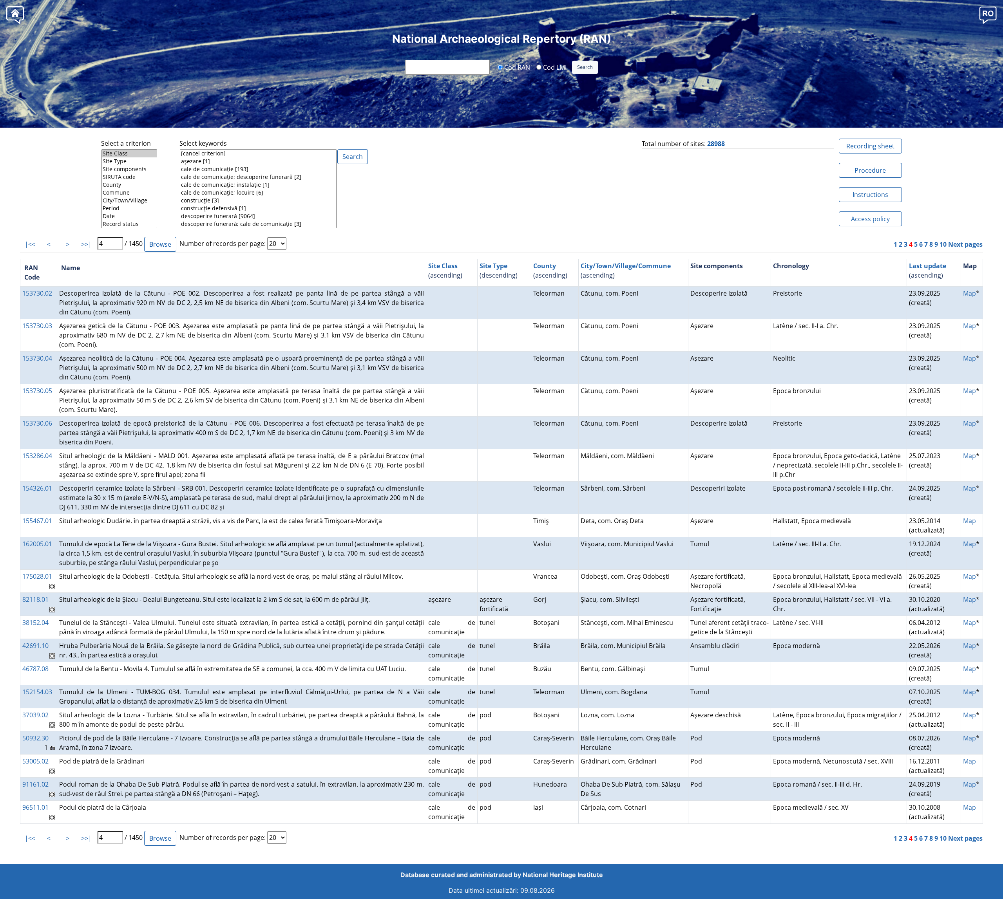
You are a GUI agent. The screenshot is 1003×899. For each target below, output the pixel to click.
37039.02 (35, 715)
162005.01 (37, 544)
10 (943, 244)
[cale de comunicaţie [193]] (258, 169)
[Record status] (129, 224)
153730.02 (37, 293)
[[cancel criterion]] (258, 153)
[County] (129, 185)
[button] (988, 15)
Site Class (443, 266)
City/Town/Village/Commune (626, 266)
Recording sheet (870, 146)
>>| (86, 244)
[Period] (129, 208)
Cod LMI (554, 67)
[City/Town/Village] (129, 200)
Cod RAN (516, 67)
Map (969, 293)
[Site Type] (129, 161)
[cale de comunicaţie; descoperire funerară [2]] (258, 177)
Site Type (493, 266)
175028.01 (37, 576)
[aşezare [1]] (258, 161)
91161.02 (35, 784)
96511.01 (35, 807)
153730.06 (37, 423)
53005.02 (35, 761)
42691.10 (35, 645)
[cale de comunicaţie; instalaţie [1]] (258, 185)
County (544, 266)
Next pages (965, 244)
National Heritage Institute (563, 875)
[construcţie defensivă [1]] (258, 208)
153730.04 (37, 358)
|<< (30, 244)
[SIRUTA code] (129, 177)
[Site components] (129, 169)
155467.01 (37, 520)
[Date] (129, 216)
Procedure (870, 170)
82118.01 (35, 599)
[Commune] (129, 193)
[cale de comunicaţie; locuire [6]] (258, 193)
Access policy (870, 219)
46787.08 (35, 668)
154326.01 (37, 488)
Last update (927, 266)
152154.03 (37, 692)
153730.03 (37, 325)
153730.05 (37, 390)
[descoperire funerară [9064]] (258, 216)
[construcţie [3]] (258, 200)
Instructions (870, 194)
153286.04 (37, 455)
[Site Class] (129, 153)
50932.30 (35, 738)
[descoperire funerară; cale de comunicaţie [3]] (258, 224)
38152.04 (35, 622)
